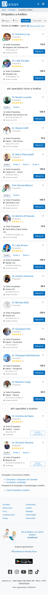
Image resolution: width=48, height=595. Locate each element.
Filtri (16, 21)
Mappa (7, 21)
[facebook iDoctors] (10, 572)
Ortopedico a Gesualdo (16, 482)
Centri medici (30, 518)
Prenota (39, 51)
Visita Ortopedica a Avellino (17, 490)
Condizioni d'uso (9, 515)
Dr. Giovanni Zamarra (22, 442)
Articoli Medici (31, 515)
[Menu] (43, 4)
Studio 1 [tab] (7, 107)
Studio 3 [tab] (26, 164)
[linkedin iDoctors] (30, 572)
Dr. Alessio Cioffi (20, 128)
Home (4, 10)
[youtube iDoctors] (23, 572)
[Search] (38, 4)
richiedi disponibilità (37, 433)
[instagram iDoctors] (17, 572)
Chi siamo (6, 505)
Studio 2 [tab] (16, 107)
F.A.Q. (5, 511)
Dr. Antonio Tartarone (22, 276)
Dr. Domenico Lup (21, 34)
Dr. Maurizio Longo (21, 381)
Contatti (28, 508)
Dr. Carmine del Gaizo (23, 416)
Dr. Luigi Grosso (20, 245)
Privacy (5, 518)
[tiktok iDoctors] (37, 572)
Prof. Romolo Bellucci (22, 185)
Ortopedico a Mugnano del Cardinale (21, 479)
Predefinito (26, 21)
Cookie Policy (31, 505)
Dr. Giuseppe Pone (21, 328)
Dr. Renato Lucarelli (21, 97)
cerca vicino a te (36, 26)
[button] (17, 39)
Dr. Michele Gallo (20, 302)
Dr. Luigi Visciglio (20, 60)
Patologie (29, 511)
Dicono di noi (7, 508)
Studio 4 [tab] (36, 164)
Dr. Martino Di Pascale (23, 216)
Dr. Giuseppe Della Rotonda (25, 355)
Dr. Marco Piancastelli (23, 154)
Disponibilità (37, 21)
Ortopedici (12, 10)
